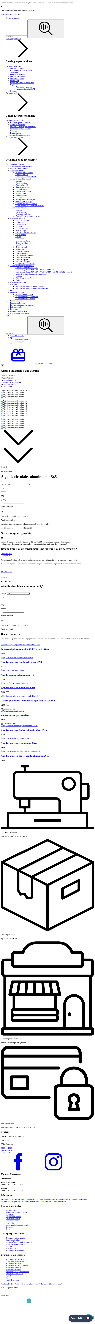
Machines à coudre (17, 68)
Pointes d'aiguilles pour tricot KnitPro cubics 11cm (25, 649)
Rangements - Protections (25, 264)
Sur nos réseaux (20, 1199)
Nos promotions (33, 1199)
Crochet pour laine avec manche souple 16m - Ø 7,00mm (28, 700)
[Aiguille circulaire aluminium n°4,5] (14, 670)
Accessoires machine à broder (21, 166)
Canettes (18, 181)
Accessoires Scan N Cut (19, 282)
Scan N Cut (14, 81)
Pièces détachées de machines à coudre (29, 206)
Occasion (13, 91)
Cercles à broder (21, 175)
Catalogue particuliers (13, 39)
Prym (3, 482)
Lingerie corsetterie (22, 241)
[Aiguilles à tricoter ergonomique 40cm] (16, 738)
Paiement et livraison (48, 1284)
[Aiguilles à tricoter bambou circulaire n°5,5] (17, 658)
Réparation (19, 239)
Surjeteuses (14, 72)
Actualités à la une (7, 1199)
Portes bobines (21, 212)
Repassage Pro (15, 133)
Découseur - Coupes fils (24, 255)
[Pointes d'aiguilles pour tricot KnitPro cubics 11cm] (20, 645)
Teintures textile (21, 247)
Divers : (4, 484)
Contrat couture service (18, 311)
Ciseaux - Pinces (21, 253)
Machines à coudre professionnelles (23, 127)
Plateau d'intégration (23, 191)
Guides (18, 280)
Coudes (18, 237)
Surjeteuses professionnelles (20, 129)
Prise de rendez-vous (17, 303)
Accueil (4, 380)
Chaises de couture (22, 220)
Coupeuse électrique (17, 125)
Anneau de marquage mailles (15, 715)
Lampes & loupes (22, 251)
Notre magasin (44, 1199)
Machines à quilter (17, 79)
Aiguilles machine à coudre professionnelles (31, 288)
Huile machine (21, 195)
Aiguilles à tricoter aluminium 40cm (18, 687)
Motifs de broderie (17, 293)
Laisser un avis (6, 1152)
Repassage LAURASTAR (25, 89)
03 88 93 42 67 (6, 1148)
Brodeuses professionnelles (20, 123)
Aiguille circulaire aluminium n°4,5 (17, 675)
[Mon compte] (11, 344)
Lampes (18, 276)
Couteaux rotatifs (21, 228)
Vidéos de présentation (58, 1199)
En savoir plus (6, 572)
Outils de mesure (21, 259)
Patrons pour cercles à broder (26, 177)
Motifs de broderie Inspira (25, 299)
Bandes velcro (20, 224)
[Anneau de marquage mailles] (12, 711)
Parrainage (14, 309)
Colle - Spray (20, 235)
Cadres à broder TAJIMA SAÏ (26, 268)
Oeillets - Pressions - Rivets (25, 233)
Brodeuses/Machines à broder (21, 70)
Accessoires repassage (23, 87)
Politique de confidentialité (24, 1284)
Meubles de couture (17, 77)
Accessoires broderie (17, 171)
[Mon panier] (11, 338)
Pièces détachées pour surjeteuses (27, 216)
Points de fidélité (16, 307)
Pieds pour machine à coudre (26, 204)
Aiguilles (13, 284)
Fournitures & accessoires (15, 137)
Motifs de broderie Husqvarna (26, 297)
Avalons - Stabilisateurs (24, 173)
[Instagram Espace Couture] (53, 1170)
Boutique (11, 380)
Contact (8, 315)
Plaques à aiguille (22, 185)
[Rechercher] (45, 29)
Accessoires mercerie (18, 218)
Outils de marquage (22, 257)
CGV (38, 1284)
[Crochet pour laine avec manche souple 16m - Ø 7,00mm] (20, 696)
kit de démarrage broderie (19, 169)
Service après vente (15, 1201)
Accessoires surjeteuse (18, 208)
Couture (18, 197)
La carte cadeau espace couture (21, 305)
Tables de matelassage (23, 202)
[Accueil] (8, 15)
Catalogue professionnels (15, 93)
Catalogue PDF (73, 1199)
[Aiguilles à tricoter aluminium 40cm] (14, 683)
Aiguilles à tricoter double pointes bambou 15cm (24, 730)
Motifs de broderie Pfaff (24, 295)
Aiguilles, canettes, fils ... (24, 278)
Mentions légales (7, 1284)
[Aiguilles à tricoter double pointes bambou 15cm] (19, 726)
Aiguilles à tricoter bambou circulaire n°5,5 (21, 662)
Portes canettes (21, 183)
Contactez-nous (6, 554)
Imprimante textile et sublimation (22, 83)
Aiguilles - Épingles (22, 262)
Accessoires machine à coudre (21, 179)
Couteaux (19, 210)
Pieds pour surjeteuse (23, 214)
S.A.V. (60, 1284)
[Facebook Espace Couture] (18, 1170)
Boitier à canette (21, 189)
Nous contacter (6, 1150)
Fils (11, 290)
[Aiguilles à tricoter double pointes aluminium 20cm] (20, 751)
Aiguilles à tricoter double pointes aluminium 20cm (25, 756)
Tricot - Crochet (21, 243)
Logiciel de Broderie (17, 74)
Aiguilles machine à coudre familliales (29, 286)
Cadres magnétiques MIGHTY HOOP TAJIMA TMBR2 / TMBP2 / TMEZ (43, 272)
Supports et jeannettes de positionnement (30, 274)
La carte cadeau (44, 1201)
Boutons (18, 226)
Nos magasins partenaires (19, 313)
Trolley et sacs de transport (25, 200)
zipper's (18, 245)
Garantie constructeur (30, 1201)
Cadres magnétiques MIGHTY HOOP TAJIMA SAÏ (35, 270)
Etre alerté (27, 528)
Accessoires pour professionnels (22, 266)
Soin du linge (20, 231)
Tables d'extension (22, 187)
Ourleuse (13, 131)
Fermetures (19, 222)
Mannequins (20, 249)
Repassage (14, 85)
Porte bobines (20, 193)
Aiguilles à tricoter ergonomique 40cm (19, 743)
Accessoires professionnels (20, 135)
